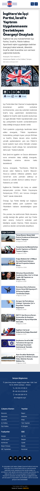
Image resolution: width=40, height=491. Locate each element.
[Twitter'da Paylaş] (9, 92)
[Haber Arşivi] (32, 4)
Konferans (4, 442)
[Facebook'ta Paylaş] (18, 92)
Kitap (23, 419)
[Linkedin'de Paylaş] (5, 92)
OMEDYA (26, 488)
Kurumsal (24, 449)
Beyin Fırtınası (5, 446)
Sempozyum (5, 439)
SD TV (23, 436)
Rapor (23, 413)
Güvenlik (4, 419)
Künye (23, 446)
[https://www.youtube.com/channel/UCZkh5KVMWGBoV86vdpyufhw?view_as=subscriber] (25, 458)
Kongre (3, 436)
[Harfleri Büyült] (23, 92)
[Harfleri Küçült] (27, 92)
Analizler (24, 416)
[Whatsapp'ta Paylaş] (14, 92)
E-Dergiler (24, 426)
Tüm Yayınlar (25, 423)
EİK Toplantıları (6, 449)
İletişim (23, 439)
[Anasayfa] (9, 4)
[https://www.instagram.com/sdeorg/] (15, 458)
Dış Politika (4, 426)
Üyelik (23, 442)
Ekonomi (4, 413)
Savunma (4, 416)
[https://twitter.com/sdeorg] (20, 458)
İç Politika (4, 423)
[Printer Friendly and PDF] (15, 96)
